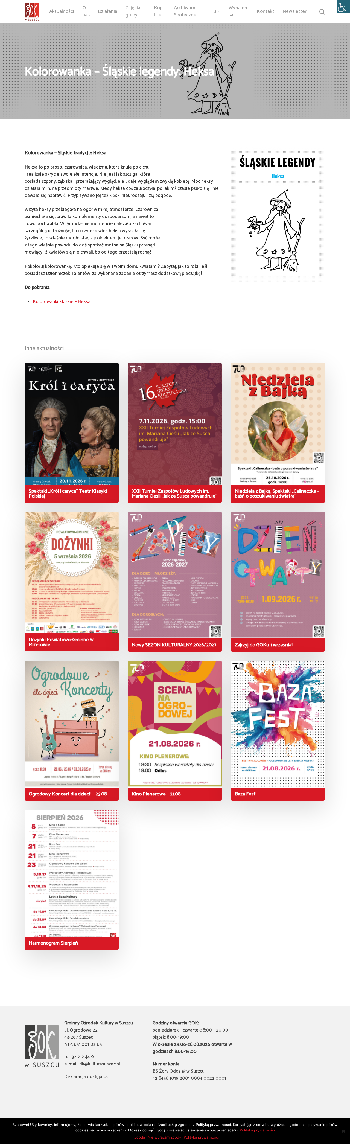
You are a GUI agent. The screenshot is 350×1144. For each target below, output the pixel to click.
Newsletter (294, 11)
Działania (107, 11)
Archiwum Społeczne (185, 11)
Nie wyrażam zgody (164, 1137)
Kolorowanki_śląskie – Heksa (62, 302)
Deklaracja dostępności (88, 1077)
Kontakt (265, 11)
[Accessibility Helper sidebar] (343, 6)
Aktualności (61, 11)
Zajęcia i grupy (134, 11)
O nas (86, 11)
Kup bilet (158, 11)
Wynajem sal (239, 11)
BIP (216, 11)
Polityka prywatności (257, 1130)
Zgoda (139, 1137)
